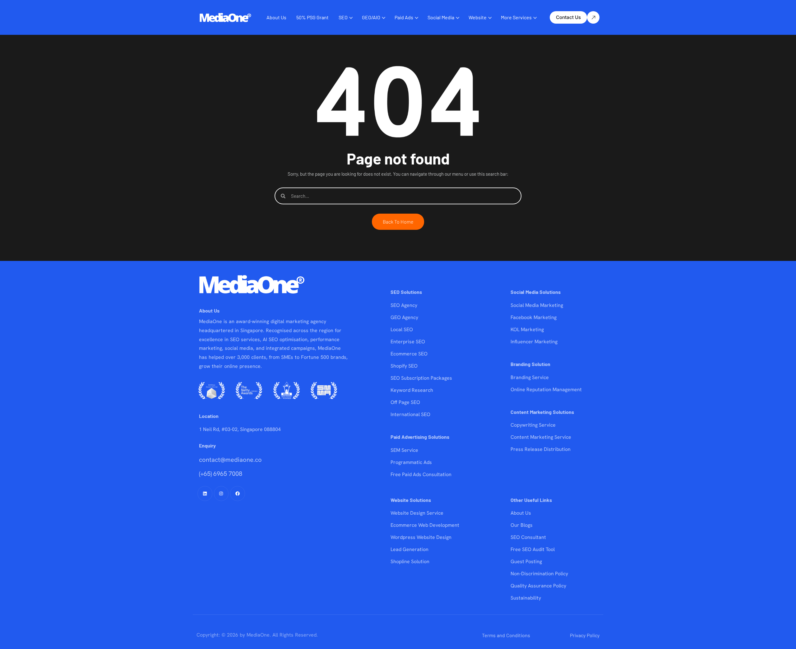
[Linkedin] (204, 493)
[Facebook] (237, 493)
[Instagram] (221, 493)
